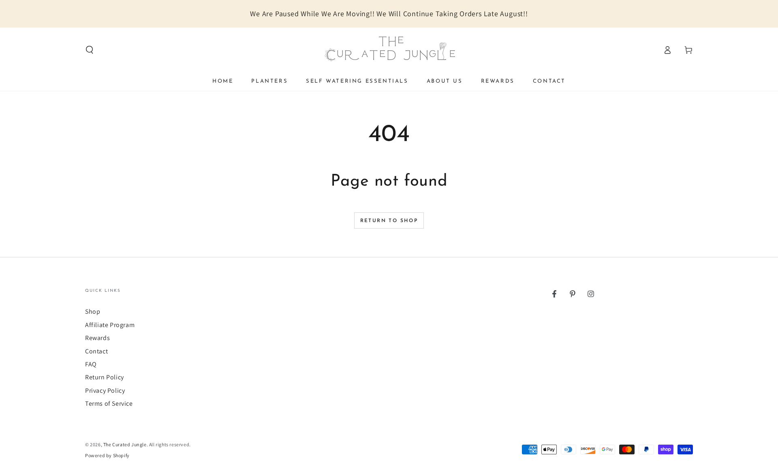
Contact (96, 351)
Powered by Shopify (107, 455)
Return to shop (389, 220)
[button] (89, 50)
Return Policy (104, 377)
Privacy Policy (105, 390)
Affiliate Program (110, 325)
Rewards (97, 338)
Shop (92, 311)
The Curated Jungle (125, 444)
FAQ (91, 364)
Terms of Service (109, 403)
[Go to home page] (389, 49)
